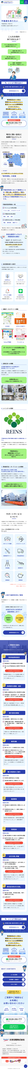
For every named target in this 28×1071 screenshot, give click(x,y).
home (16, 31)
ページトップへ (25, 1066)
